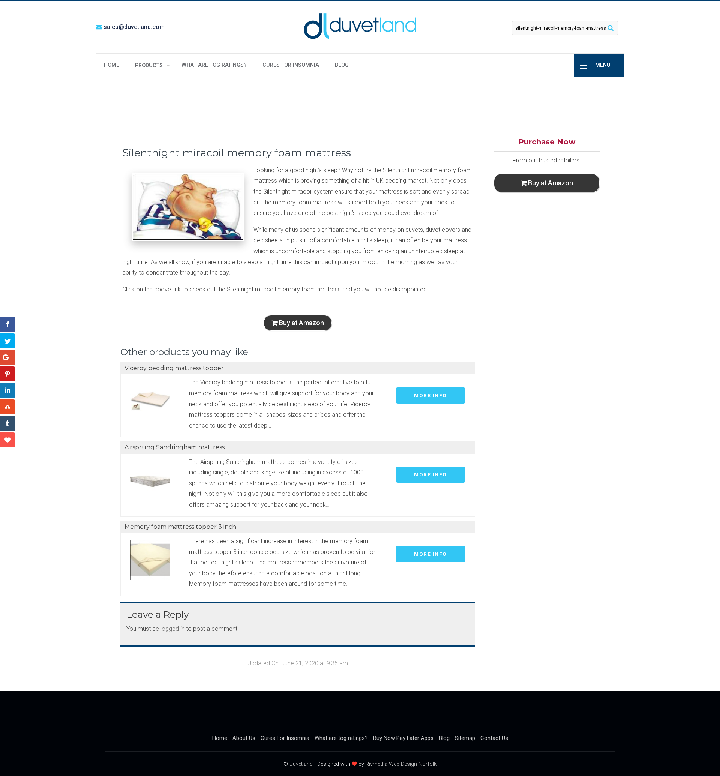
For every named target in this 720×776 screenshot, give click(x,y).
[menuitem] (111, 65)
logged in (172, 628)
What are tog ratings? (214, 65)
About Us (243, 738)
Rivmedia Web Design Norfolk (401, 764)
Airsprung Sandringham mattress (174, 447)
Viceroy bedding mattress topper (174, 368)
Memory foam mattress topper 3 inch (180, 526)
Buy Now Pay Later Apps (403, 738)
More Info (430, 395)
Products (149, 65)
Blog (342, 65)
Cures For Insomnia (290, 65)
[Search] (610, 27)
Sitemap (465, 738)
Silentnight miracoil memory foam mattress (236, 152)
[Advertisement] (360, 106)
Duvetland (301, 764)
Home (111, 65)
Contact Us (494, 738)
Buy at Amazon (301, 323)
